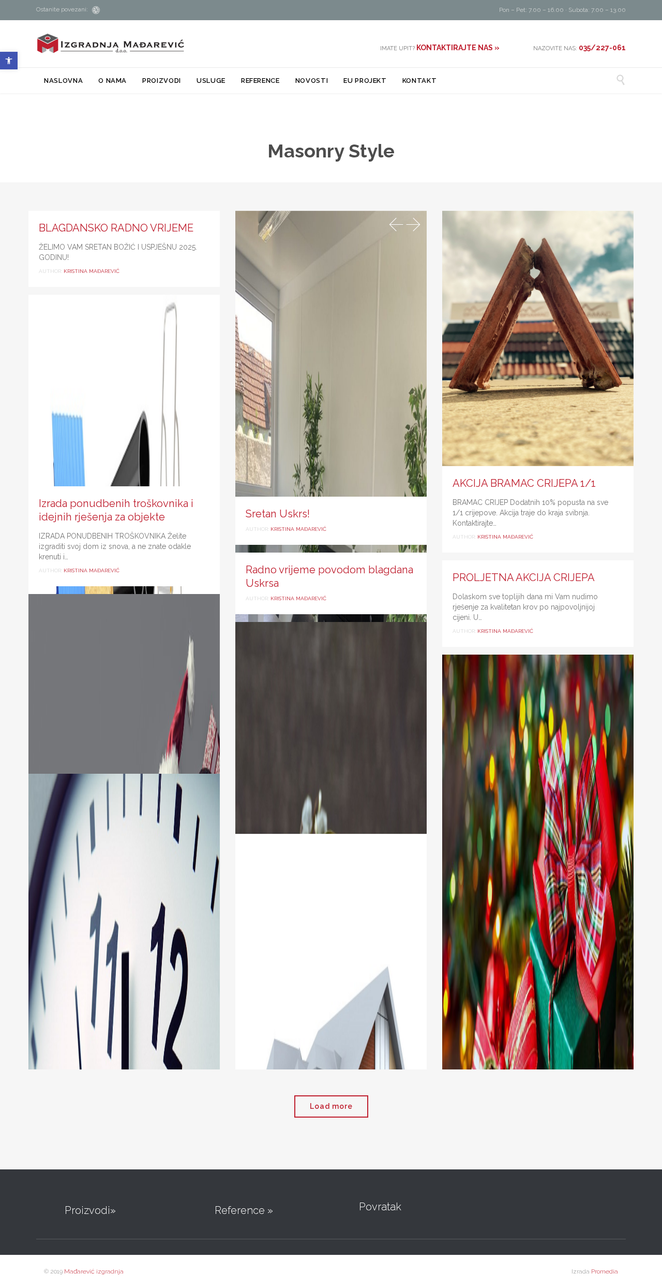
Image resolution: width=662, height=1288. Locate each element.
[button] (9, 60)
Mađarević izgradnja (94, 1271)
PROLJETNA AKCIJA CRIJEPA (524, 577)
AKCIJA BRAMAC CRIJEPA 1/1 (524, 483)
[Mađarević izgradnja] (110, 43)
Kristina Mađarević (91, 271)
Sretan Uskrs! (278, 514)
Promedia (604, 1271)
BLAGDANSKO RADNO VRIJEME (116, 228)
